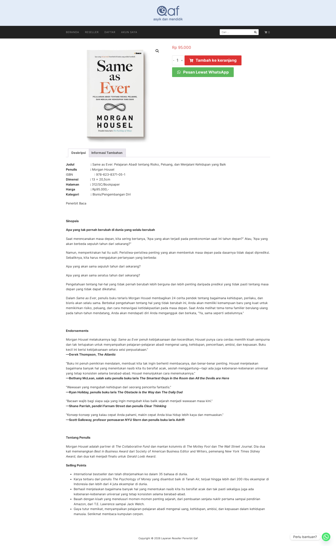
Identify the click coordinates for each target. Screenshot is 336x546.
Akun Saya (129, 32)
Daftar (109, 32)
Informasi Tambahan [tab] (106, 153)
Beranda (72, 32)
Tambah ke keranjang (216, 60)
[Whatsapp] (326, 537)
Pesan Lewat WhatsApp (205, 72)
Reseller (92, 32)
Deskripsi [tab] (78, 153)
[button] (157, 50)
